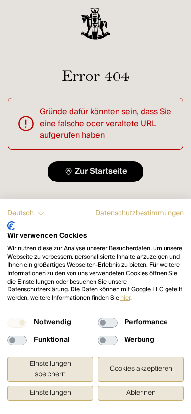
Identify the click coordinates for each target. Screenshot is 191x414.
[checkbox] (17, 323)
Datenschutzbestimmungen (140, 213)
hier (125, 298)
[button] (26, 214)
